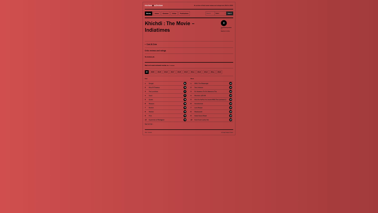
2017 (172, 72)
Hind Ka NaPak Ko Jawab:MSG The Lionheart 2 (210, 100)
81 (185, 83)
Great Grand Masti (200, 116)
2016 (179, 72)
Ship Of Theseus (154, 87)
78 (185, 87)
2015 (186, 72)
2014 (192, 72)
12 (231, 87)
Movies (148, 13)
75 (185, 108)
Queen (151, 100)
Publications (184, 13)
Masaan (151, 104)
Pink (150, 116)
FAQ (146, 132)
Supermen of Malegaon (156, 120)
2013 (199, 72)
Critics (174, 13)
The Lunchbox (153, 91)
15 (231, 100)
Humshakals (198, 104)
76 (185, 100)
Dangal (151, 83)
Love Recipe (198, 108)
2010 (219, 72)
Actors (157, 13)
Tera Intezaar (198, 87)
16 (231, 112)
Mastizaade (198, 112)
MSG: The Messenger (201, 83)
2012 (206, 72)
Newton (151, 112)
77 (185, 91)
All (147, 72)
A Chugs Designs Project (227, 132)
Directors (165, 13)
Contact (150, 132)
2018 (166, 72)
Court (150, 96)
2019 (159, 72)
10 (231, 83)
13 (231, 96)
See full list (148, 124)
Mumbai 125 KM (200, 96)
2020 (152, 72)
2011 (212, 72)
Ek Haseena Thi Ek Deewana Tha (205, 91)
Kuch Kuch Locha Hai (201, 120)
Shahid (151, 108)
